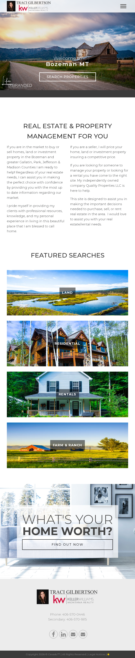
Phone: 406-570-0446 (67, 614)
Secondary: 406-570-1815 (67, 619)
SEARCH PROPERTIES (67, 77)
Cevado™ (54, 654)
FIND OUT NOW (67, 545)
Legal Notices (97, 654)
